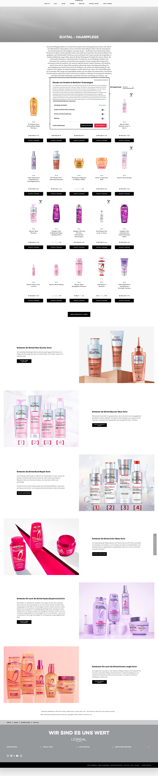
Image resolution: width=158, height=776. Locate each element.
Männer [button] (72, 3)
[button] (155, 544)
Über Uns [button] (81, 3)
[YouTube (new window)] (17, 756)
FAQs (132, 765)
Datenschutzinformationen (117, 765)
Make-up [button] (46, 3)
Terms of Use (127, 765)
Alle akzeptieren (100, 125)
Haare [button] (63, 3)
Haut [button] (55, 3)
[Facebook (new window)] (14, 756)
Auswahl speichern (86, 125)
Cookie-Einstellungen (92, 765)
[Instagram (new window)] (8, 756)
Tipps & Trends (107, 3)
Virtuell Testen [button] (94, 3)
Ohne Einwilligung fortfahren (101, 79)
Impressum (137, 765)
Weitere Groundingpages (103, 765)
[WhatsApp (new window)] (21, 755)
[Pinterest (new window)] (11, 756)
